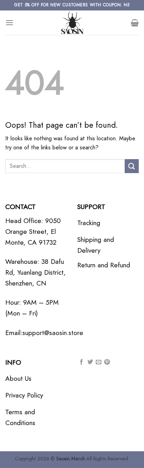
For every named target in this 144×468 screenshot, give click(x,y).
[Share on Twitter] (90, 362)
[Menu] (9, 22)
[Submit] (132, 166)
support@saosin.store (52, 332)
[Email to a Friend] (98, 362)
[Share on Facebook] (81, 362)
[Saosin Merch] (72, 22)
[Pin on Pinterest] (107, 362)
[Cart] (135, 22)
